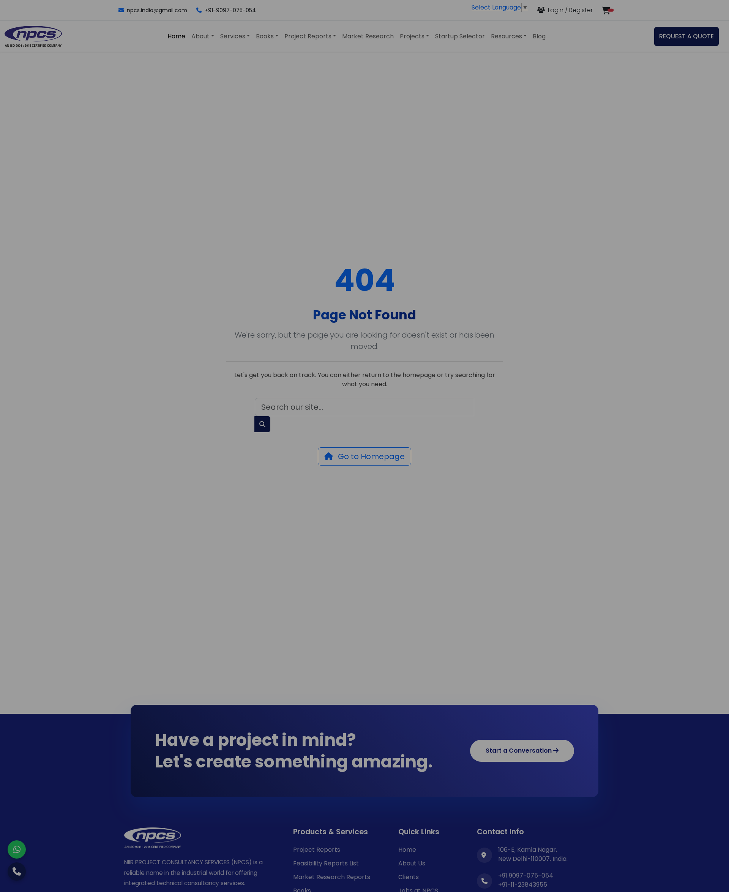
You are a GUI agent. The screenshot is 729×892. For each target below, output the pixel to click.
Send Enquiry (364, 536)
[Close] (507, 342)
